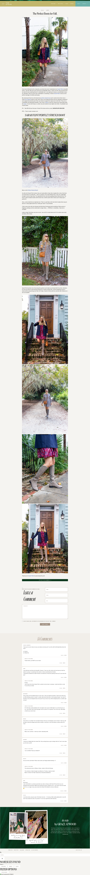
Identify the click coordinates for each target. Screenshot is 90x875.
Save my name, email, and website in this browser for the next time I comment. (45, 599)
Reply (65, 632)
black (33, 98)
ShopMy (71, 3)
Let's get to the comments (44, 559)
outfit (47, 10)
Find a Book (59, 3)
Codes (66, 3)
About (78, 3)
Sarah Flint (30, 555)
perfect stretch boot (43, 95)
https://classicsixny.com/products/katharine (40, 745)
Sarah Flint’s (58, 88)
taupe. (55, 98)
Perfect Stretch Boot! (31, 182)
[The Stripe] (9, 4)
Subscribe (52, 3)
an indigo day (25, 630)
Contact (83, 3)
